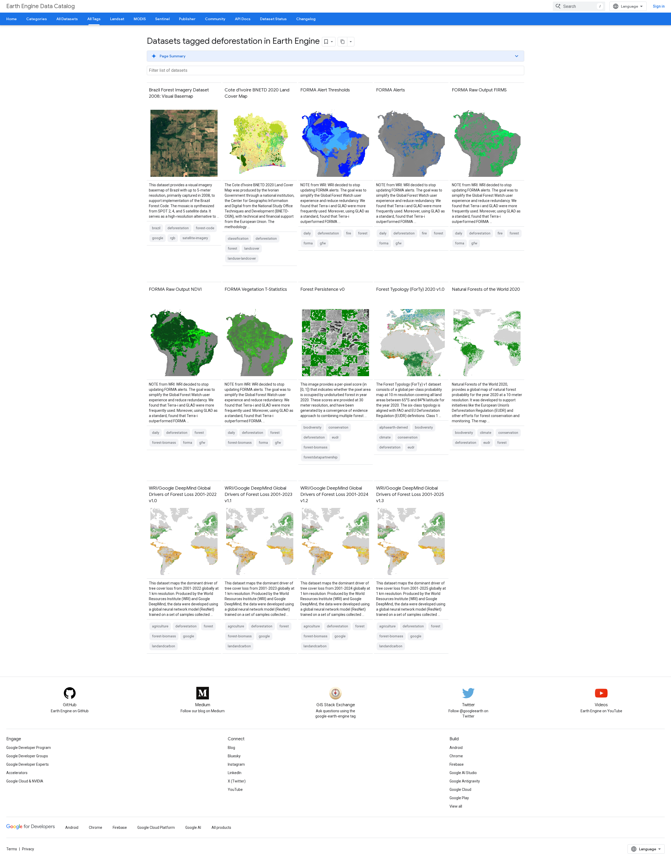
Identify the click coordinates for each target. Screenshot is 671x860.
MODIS (140, 19)
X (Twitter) (237, 781)
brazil (156, 228)
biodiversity (312, 427)
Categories (36, 19)
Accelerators (17, 773)
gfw (323, 243)
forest (232, 248)
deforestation (178, 228)
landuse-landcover (242, 258)
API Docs (243, 19)
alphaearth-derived (393, 427)
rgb (172, 238)
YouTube (235, 789)
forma (308, 243)
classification (238, 238)
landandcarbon (163, 646)
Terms (11, 849)
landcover (251, 248)
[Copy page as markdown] (342, 41)
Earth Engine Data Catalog (40, 6)
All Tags (94, 19)
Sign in (659, 6)
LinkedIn (234, 773)
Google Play (459, 798)
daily (307, 233)
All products (221, 827)
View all (456, 806)
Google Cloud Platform (156, 827)
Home (11, 19)
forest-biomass (164, 443)
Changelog (306, 19)
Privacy (28, 849)
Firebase (457, 764)
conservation (338, 427)
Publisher (187, 19)
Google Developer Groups (27, 756)
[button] (335, 56)
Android (456, 748)
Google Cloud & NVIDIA (24, 781)
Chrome (456, 756)
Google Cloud (460, 789)
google (157, 238)
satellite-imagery (195, 238)
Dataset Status (273, 19)
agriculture (160, 626)
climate (385, 437)
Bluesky (234, 756)
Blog (231, 748)
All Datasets (67, 19)
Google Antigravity (465, 781)
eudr (335, 437)
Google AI (193, 827)
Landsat (117, 19)
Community (215, 19)
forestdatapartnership (321, 457)
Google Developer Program (28, 748)
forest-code (205, 228)
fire (348, 233)
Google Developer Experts (27, 764)
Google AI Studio (463, 773)
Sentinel (162, 19)
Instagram (236, 764)
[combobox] (579, 6)
